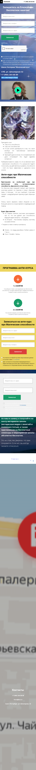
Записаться (10, 37)
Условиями (16, 58)
